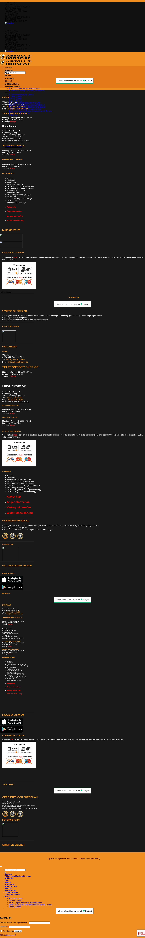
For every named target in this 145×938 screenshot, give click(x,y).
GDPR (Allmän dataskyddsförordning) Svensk (27, 107)
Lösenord (4, 927)
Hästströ (8, 888)
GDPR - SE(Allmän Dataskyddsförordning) (19, 198)
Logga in (18, 931)
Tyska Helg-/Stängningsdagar (19, 194)
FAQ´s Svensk (15, 907)
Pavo (7, 73)
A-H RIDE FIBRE (12, 84)
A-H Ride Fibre (11, 886)
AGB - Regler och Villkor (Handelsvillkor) (17, 191)
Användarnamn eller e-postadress (14, 922)
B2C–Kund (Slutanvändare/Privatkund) (24, 89)
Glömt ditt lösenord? (8, 935)
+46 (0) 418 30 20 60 (15, 106)
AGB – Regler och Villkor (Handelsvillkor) (25, 903)
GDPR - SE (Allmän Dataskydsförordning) (24, 490)
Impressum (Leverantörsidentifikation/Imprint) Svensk (30, 111)
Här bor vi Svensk (16, 101)
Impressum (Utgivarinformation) (16, 664)
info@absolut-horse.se (14, 614)
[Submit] (5, 872)
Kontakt (10, 178)
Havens (8, 76)
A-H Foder (9, 70)
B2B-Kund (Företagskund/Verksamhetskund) (27, 91)
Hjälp (7, 93)
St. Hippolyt (9, 884)
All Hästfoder (10, 890)
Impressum (11, 182)
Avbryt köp (13, 115)
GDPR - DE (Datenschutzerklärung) (21, 492)
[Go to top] (1, 866)
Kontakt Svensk (15, 97)
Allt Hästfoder (10, 87)
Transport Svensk (12, 895)
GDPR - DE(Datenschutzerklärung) (16, 202)
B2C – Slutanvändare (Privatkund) (20, 186)
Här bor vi (11, 180)
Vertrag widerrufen (15, 216)
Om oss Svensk (15, 99)
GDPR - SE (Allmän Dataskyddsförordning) (16, 676)
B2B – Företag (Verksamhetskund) (20, 188)
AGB (9, 486)
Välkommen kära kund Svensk (21, 95)
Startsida (8, 68)
